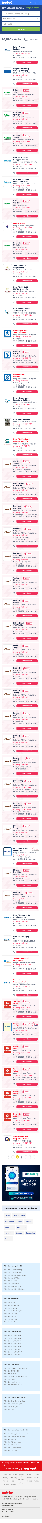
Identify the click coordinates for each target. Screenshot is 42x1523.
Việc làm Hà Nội (9, 1302)
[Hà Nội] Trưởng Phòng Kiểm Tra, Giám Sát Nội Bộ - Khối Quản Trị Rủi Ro (17, 691)
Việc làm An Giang (10, 1308)
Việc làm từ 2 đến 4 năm (12, 1442)
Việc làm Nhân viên (10, 1374)
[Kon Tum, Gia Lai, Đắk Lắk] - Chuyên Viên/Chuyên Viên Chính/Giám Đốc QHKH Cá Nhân (18, 507)
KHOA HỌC (29, 1478)
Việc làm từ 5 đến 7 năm (12, 1445)
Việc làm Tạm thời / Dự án (13, 1404)
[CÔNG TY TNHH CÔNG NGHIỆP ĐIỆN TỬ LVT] (7, 312)
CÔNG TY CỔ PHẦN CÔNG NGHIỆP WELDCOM (24, 1006)
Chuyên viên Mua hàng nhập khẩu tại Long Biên (17, 1092)
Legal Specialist (19, 223)
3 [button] (21, 1157)
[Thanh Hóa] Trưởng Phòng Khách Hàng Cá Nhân (16, 714)
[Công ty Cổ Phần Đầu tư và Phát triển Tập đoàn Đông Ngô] (7, 268)
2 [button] (17, 1157)
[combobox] (21, 13)
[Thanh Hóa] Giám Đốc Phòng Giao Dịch (17, 871)
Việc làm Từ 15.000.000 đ (12, 1346)
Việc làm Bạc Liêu (10, 1314)
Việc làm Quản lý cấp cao (12, 1382)
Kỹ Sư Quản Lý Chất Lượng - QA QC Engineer (20, 849)
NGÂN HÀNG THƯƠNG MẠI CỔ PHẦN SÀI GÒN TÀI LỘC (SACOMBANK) (25, 73)
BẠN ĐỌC (36, 1478)
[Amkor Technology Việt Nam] (7, 50)
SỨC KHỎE (29, 1481)
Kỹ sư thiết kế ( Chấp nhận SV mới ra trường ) (21, 180)
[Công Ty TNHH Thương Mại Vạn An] (7, 333)
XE (13, 1481)
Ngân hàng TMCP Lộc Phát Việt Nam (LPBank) (25, 465)
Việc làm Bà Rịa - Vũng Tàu (13, 1311)
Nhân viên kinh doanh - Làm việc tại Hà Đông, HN (21, 310)
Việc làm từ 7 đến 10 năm (12, 1448)
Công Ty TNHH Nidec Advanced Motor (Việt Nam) (23, 94)
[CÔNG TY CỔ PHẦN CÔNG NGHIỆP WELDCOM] (7, 1004)
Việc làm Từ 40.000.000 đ (13, 1355)
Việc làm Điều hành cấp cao (13, 1385)
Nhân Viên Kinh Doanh (21, 419)
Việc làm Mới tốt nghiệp (12, 1371)
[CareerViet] (27, 1468)
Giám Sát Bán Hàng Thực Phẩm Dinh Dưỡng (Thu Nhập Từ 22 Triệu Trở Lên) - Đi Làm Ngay (21, 331)
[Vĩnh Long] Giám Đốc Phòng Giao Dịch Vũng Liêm (17, 827)
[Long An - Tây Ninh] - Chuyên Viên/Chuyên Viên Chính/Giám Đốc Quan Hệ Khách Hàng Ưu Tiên (18, 804)
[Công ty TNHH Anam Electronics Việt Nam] (7, 961)
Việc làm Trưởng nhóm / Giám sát (15, 1376)
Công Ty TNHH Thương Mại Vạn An (24, 334)
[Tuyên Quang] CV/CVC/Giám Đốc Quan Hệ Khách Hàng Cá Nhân (18, 759)
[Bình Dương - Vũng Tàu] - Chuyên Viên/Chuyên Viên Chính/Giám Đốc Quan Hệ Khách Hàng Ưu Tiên (18, 782)
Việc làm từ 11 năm (10, 1450)
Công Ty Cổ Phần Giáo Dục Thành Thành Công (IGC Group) (24, 226)
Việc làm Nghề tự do (11, 1406)
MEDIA (5, 1475)
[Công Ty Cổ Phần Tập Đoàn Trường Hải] (7, 1027)
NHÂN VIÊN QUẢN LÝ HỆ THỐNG (17, 91)
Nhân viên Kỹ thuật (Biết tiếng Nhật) (17, 113)
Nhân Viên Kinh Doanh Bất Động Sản (21, 440)
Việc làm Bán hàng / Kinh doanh (15, 1275)
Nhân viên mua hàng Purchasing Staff (21, 981)
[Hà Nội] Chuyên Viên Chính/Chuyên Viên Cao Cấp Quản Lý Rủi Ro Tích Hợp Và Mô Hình (18, 893)
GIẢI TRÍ (21, 1483)
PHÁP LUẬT (5, 1484)
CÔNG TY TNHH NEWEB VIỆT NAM (24, 919)
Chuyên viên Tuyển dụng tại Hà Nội (16, 1047)
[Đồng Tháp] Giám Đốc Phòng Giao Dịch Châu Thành (17, 646)
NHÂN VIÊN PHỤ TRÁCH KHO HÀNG (17, 202)
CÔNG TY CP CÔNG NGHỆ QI (22, 1141)
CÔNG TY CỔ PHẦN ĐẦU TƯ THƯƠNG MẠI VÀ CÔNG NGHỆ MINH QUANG (25, 422)
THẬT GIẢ (36, 1481)
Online (7, 1216)
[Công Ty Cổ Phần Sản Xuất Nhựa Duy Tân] (7, 851)
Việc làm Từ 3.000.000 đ (12, 1335)
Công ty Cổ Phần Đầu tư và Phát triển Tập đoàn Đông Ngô (23, 270)
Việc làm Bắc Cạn (10, 1316)
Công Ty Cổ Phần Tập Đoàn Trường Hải (24, 1028)
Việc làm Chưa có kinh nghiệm (14, 1437)
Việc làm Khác (9, 1409)
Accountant (21, 1227)
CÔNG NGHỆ (13, 1478)
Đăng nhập (36, 8)
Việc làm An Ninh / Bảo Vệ (13, 1270)
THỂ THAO (29, 1475)
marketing (8, 1233)
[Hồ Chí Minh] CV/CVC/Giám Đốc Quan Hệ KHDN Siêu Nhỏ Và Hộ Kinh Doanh (18, 484)
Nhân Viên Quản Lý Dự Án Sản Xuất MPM (21, 916)
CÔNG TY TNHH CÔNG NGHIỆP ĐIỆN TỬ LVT (25, 313)
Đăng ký (29, 8)
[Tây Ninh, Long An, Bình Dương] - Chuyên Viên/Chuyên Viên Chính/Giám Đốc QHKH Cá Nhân (18, 529)
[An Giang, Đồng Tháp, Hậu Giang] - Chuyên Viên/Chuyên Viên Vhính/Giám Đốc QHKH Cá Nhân (18, 554)
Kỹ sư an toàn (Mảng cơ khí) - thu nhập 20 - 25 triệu (16, 1070)
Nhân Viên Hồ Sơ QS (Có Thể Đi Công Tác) (21, 288)
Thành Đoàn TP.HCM (8, 1512)
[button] (35, 3)
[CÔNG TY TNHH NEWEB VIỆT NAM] (7, 918)
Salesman (19, 1233)
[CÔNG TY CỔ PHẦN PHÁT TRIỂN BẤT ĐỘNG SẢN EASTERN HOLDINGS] (7, 442)
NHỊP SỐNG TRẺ (21, 1476)
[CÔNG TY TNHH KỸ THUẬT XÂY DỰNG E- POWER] (7, 161)
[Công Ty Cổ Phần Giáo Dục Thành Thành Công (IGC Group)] (7, 226)
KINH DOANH (13, 1475)
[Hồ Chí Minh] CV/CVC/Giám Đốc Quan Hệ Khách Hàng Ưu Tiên (18, 624)
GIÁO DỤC (36, 1475)
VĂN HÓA (21, 1480)
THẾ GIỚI (5, 1481)
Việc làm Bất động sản (11, 1283)
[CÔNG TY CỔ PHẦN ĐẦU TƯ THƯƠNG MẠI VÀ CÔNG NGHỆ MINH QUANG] (7, 423)
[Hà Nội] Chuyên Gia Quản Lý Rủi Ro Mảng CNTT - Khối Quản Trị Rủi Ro (17, 601)
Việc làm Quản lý (10, 1379)
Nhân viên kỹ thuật (17, 244)
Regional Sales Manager (19, 375)
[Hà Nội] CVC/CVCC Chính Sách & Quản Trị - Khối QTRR (17, 669)
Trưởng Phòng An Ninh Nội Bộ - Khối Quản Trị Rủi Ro (17, 579)
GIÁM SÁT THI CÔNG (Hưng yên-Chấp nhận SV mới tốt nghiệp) (21, 159)
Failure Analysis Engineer (19, 48)
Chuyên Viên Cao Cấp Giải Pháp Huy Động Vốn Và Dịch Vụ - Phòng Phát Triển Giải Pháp (21, 70)
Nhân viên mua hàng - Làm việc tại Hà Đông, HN (21, 399)
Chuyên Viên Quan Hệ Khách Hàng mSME (17, 462)
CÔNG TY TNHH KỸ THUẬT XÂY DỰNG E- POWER (25, 162)
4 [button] (25, 1157)
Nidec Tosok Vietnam (20, 205)
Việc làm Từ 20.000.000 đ (13, 1349)
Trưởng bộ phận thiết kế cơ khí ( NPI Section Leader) (21, 959)
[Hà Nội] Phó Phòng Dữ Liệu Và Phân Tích (17, 737)
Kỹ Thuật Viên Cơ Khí (16, 136)
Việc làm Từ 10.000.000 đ (12, 1344)
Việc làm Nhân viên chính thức (14, 1401)
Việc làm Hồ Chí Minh (11, 1305)
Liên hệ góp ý (6, 1516)
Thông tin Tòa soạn (7, 1509)
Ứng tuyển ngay (27, 62)
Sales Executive (19, 1216)
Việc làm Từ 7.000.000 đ (12, 1341)
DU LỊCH (13, 1484)
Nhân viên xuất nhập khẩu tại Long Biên (17, 1115)
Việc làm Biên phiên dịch (12, 1286)
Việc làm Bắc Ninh (10, 1322)
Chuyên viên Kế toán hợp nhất (16, 1025)
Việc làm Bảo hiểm (10, 1281)
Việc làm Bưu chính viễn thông (14, 1289)
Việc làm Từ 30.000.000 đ (13, 1352)
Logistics (28, 1221)
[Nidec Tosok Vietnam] (7, 204)
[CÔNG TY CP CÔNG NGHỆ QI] (7, 1140)
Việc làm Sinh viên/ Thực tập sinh (15, 1368)
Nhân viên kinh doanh (13, 1221)
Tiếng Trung (9, 1227)
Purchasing (30, 1233)
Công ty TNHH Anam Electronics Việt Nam (24, 963)
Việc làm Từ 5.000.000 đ (12, 1338)
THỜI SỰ (5, 1478)
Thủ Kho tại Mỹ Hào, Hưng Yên (17, 1002)
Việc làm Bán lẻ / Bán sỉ (12, 1278)
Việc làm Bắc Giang (11, 1319)
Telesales (8, 1239)
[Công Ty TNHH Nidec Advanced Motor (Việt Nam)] (7, 93)
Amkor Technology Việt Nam (22, 51)
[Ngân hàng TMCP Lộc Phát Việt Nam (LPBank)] (7, 464)
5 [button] (30, 1157)
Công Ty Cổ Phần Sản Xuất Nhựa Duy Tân (25, 853)
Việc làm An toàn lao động (13, 1272)
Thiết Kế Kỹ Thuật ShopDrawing (19, 266)
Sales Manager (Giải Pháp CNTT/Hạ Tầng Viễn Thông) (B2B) (21, 1137)
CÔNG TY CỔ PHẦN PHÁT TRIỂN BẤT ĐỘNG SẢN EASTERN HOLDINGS (25, 444)
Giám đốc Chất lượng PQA (21, 937)
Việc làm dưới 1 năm (11, 1439)
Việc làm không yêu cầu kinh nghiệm (16, 1434)
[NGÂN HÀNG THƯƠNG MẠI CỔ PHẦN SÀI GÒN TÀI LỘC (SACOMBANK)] (7, 72)
